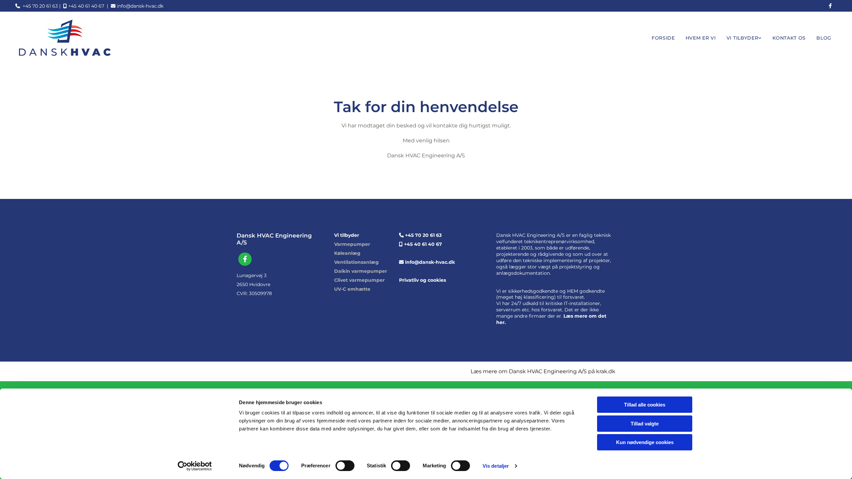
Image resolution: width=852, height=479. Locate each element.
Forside (663, 38)
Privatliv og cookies (422, 280)
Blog (823, 38)
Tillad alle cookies (644, 404)
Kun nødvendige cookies (645, 442)
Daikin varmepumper (360, 271)
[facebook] (830, 6)
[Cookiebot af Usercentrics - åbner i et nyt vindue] (195, 466)
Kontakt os (789, 38)
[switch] (344, 465)
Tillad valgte (645, 423)
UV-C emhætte (352, 289)
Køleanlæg (347, 253)
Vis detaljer (496, 466)
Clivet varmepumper (359, 280)
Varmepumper (352, 244)
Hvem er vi (701, 38)
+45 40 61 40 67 (83, 6)
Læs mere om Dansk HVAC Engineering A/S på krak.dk (543, 371)
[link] (744, 38)
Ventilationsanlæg (356, 262)
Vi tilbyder (742, 38)
